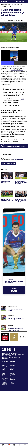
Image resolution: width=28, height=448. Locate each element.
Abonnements (6, 353)
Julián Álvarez (3, 371)
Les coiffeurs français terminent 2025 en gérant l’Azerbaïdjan (20, 174)
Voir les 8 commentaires (8, 163)
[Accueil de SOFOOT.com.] (4, 1)
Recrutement (6, 358)
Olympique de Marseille (12, 374)
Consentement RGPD (15, 357)
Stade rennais (11, 381)
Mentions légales (20, 354)
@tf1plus (5, 100)
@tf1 (22, 99)
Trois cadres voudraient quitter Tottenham (11, 304)
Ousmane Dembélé (4, 376)
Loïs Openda (5, 378)
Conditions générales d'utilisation (11, 355)
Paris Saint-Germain (12, 366)
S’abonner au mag (19, 1)
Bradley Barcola (3, 369)
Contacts (15, 353)
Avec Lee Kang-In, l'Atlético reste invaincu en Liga (13, 314)
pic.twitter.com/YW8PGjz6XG (10, 102)
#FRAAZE (16, 95)
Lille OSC (12, 370)
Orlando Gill (4, 384)
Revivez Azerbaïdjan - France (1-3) (6, 173)
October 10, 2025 (14, 105)
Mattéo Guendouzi (4, 366)
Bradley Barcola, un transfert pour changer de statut (6, 192)
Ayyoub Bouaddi (4, 380)
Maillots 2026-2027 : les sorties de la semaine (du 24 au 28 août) (21, 192)
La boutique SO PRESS (8, 354)
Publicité (5, 357)
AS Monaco (12, 379)
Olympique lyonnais (12, 369)
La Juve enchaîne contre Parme (8, 323)
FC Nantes (12, 383)
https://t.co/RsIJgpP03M (14, 100)
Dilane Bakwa (5, 382)
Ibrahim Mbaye (3, 374)
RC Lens (11, 375)
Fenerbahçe (12, 372)
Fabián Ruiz (4, 383)
